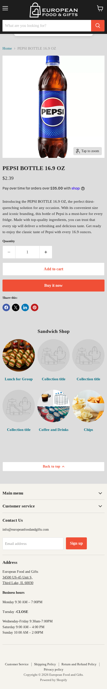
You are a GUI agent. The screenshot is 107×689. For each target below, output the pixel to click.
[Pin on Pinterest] (34, 307)
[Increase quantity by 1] (46, 252)
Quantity (8, 241)
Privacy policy (53, 669)
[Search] (98, 25)
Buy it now (53, 285)
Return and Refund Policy (79, 664)
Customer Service (17, 664)
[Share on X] (15, 307)
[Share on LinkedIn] (25, 307)
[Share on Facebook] (6, 307)
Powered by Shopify (53, 680)
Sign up (76, 543)
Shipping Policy (45, 664)
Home (7, 48)
